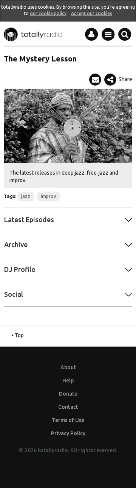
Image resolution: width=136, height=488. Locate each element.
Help (68, 381)
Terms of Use (68, 420)
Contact (68, 407)
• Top (17, 335)
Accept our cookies (91, 13)
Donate (68, 394)
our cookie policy (48, 13)
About (68, 367)
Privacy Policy (68, 433)
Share (124, 79)
